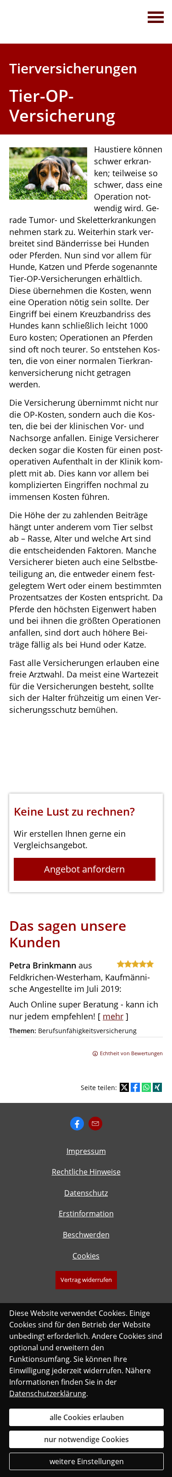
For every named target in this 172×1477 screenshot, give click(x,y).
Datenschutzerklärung (47, 1393)
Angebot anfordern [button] (84, 869)
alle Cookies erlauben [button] (87, 1417)
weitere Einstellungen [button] (87, 1461)
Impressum (86, 1151)
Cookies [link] (86, 1256)
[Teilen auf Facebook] (135, 1087)
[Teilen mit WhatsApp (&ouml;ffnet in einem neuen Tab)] (146, 1087)
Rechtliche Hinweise (86, 1172)
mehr (113, 1016)
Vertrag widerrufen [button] (86, 1280)
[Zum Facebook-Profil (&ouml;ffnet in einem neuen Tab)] (77, 1123)
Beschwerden (86, 1235)
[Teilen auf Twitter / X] (124, 1087)
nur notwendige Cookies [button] (86, 1439)
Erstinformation (86, 1213)
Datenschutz (86, 1193)
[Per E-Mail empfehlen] (95, 1123)
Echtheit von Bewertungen (131, 1053)
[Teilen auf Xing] (157, 1087)
